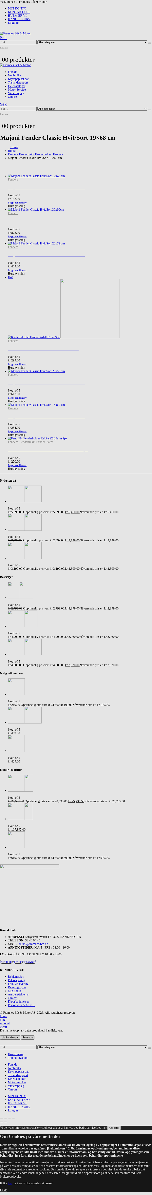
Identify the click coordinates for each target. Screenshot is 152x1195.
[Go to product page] (80, 438)
